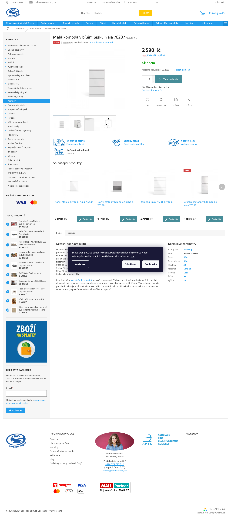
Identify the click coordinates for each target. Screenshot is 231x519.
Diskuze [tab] (71, 233)
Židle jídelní (13, 164)
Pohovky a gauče (16, 54)
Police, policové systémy (20, 168)
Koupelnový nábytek (17, 109)
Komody (12, 101)
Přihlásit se (15, 410)
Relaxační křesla (15, 71)
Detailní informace (150, 90)
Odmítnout (131, 264)
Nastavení (80, 264)
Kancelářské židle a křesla (20, 88)
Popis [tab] (59, 233)
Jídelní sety (13, 79)
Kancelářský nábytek (18, 92)
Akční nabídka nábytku (18, 186)
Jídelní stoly (13, 83)
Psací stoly (13, 134)
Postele (11, 58)
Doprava (91, 2)
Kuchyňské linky (15, 66)
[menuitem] (20, 23)
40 (185, 276)
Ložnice (11, 113)
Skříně (11, 62)
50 (185, 265)
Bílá (185, 257)
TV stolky (12, 151)
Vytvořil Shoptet (217, 509)
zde (132, 256)
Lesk (186, 272)
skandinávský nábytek (81, 280)
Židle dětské (14, 160)
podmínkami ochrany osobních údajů (26, 402)
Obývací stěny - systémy (19, 130)
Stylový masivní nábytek (19, 147)
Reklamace (55, 455)
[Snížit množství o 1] (153, 81)
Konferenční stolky (17, 105)
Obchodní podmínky (111, 2)
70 (185, 280)
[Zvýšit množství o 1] (153, 77)
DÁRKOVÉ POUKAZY (17, 173)
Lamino (187, 268)
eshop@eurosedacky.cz (115, 470)
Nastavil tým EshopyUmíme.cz (211, 512)
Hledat (145, 13)
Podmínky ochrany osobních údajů (66, 463)
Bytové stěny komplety (19, 75)
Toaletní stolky (15, 143)
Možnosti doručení (181, 69)
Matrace (12, 118)
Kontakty (132, 2)
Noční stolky (13, 126)
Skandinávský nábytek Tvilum (22, 45)
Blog (52, 459)
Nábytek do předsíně (18, 122)
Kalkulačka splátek (156, 55)
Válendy (11, 156)
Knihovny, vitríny (15, 96)
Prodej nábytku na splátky (62, 451)
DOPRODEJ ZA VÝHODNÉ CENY (22, 177)
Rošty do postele (16, 139)
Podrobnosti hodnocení (101, 42)
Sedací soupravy (16, 50)
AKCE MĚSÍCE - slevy (17, 181)
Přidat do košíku (170, 79)
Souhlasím (151, 264)
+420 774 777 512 (114, 464)
